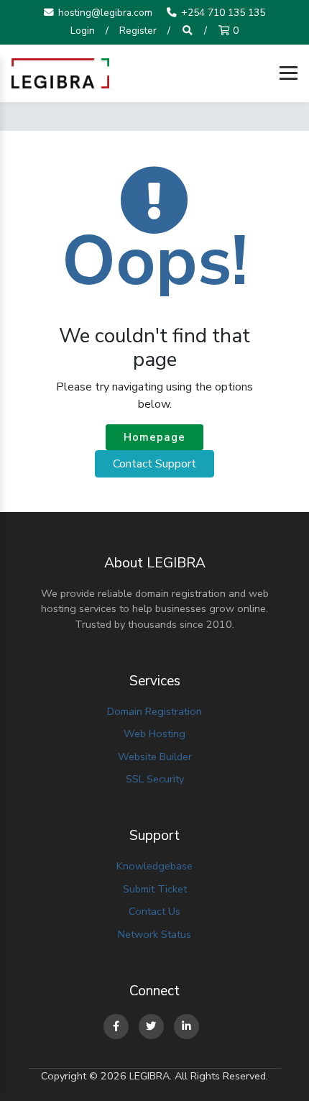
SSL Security (155, 779)
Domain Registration (154, 711)
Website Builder (155, 756)
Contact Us (154, 911)
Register (138, 30)
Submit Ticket (155, 889)
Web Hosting (154, 733)
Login (82, 30)
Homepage (154, 437)
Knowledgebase (154, 866)
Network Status (154, 934)
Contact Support (154, 464)
